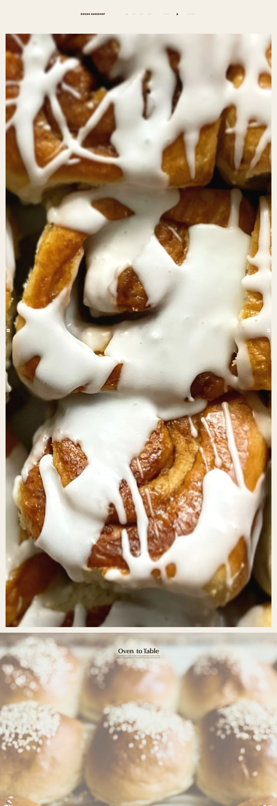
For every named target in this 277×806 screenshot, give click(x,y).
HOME (127, 14)
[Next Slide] (268, 330)
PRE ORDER (191, 14)
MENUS (141, 14)
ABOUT (134, 14)
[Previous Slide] (8, 330)
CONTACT (149, 14)
